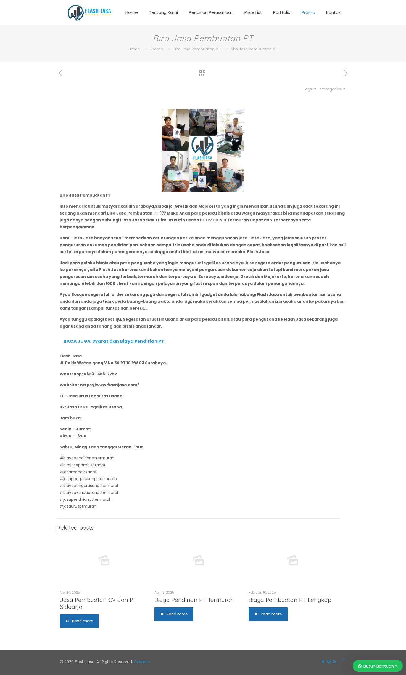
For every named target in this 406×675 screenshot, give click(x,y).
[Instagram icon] (329, 662)
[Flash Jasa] (88, 12)
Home (134, 49)
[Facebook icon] (323, 662)
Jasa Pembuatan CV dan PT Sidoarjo (98, 603)
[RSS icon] (335, 662)
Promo (157, 49)
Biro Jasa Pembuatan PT (197, 49)
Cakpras (142, 662)
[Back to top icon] (344, 659)
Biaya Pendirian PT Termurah (194, 599)
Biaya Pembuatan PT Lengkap (290, 599)
